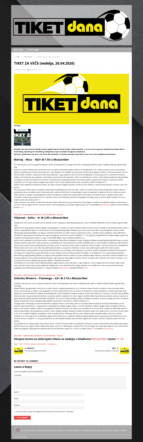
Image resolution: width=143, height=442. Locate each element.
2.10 (93, 328)
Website (17, 405)
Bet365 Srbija (33, 50)
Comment (17, 375)
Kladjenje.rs (52, 344)
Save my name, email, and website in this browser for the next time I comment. (45, 412)
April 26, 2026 (21, 70)
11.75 (119, 339)
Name (16, 392)
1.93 (21, 207)
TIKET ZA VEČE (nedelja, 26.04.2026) (32, 344)
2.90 (85, 268)
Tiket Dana (18, 50)
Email (16, 399)
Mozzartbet (106, 205)
